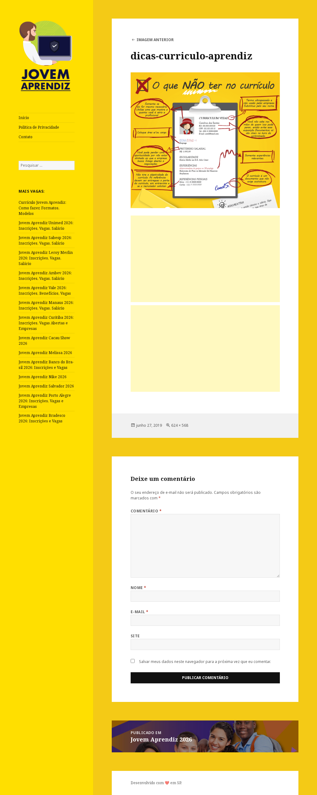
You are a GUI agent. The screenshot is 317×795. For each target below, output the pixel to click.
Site (135, 636)
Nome (138, 587)
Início (24, 117)
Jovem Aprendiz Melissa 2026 (45, 352)
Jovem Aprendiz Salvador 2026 (46, 386)
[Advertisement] (205, 259)
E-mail (140, 611)
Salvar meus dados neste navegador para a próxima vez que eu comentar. (205, 661)
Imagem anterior (155, 39)
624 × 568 (179, 425)
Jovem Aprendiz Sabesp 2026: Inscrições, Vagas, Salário (45, 240)
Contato (26, 136)
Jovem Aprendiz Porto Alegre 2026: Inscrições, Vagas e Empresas (45, 401)
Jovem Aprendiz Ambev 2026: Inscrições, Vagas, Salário (45, 275)
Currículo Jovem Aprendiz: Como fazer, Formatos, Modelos (42, 208)
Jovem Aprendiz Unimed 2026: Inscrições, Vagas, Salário (46, 225)
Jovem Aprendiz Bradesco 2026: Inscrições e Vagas (42, 418)
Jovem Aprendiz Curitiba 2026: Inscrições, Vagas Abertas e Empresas (46, 323)
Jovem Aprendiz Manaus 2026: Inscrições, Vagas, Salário (46, 305)
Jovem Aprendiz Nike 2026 (43, 376)
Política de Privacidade (39, 127)
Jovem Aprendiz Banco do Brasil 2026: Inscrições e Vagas (46, 364)
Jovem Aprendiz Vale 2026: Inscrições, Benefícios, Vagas (45, 290)
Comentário (146, 511)
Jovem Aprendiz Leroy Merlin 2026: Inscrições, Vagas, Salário (46, 258)
